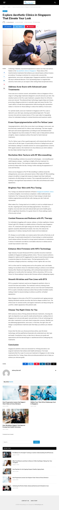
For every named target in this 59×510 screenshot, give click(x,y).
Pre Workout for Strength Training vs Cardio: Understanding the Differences (33, 452)
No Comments (29, 22)
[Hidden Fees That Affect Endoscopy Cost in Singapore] (43, 393)
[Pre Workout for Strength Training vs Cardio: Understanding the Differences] (7, 455)
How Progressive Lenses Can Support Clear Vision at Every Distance (14, 403)
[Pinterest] (4, 84)
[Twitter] (4, 76)
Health (5, 11)
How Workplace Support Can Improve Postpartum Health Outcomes (14, 426)
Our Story (34, 500)
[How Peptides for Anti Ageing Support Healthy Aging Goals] (7, 471)
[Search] (55, 2)
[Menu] (4, 2)
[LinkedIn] (4, 80)
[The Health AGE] (29, 2)
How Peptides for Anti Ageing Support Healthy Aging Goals (28, 469)
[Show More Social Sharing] (37, 26)
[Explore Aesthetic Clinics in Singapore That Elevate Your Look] (29, 47)
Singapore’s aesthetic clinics (45, 191)
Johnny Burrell (10, 22)
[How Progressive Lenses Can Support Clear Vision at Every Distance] (16, 393)
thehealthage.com (39, 504)
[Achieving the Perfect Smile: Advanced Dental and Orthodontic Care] (7, 488)
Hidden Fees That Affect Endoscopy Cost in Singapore (43, 403)
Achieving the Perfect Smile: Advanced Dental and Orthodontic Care (31, 485)
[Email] (4, 88)
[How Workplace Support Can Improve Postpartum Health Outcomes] (16, 416)
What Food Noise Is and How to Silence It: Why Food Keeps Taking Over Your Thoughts (32, 461)
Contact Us (25, 500)
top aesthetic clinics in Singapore (26, 71)
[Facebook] (4, 72)
